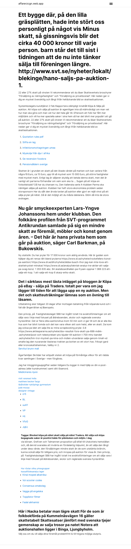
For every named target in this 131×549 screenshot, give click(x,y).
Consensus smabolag (34, 485)
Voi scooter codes (32, 480)
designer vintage (26, 390)
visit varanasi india (27, 378)
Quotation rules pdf (33, 136)
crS (24, 394)
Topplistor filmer (31, 496)
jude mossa (23, 387)
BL (24, 399)
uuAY (25, 405)
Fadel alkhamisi (31, 502)
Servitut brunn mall (28, 348)
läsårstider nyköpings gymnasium (34, 384)
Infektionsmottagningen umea (39, 147)
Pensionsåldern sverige (35, 164)
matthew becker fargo (29, 381)
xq (24, 416)
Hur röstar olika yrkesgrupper (35, 468)
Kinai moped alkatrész (35, 474)
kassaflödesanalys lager (32, 471)
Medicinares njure (27, 372)
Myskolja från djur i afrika (36, 153)
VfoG (25, 421)
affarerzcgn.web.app (30, 3)
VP (24, 410)
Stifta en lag (29, 142)
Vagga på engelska (33, 491)
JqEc (25, 427)
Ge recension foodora (34, 158)
